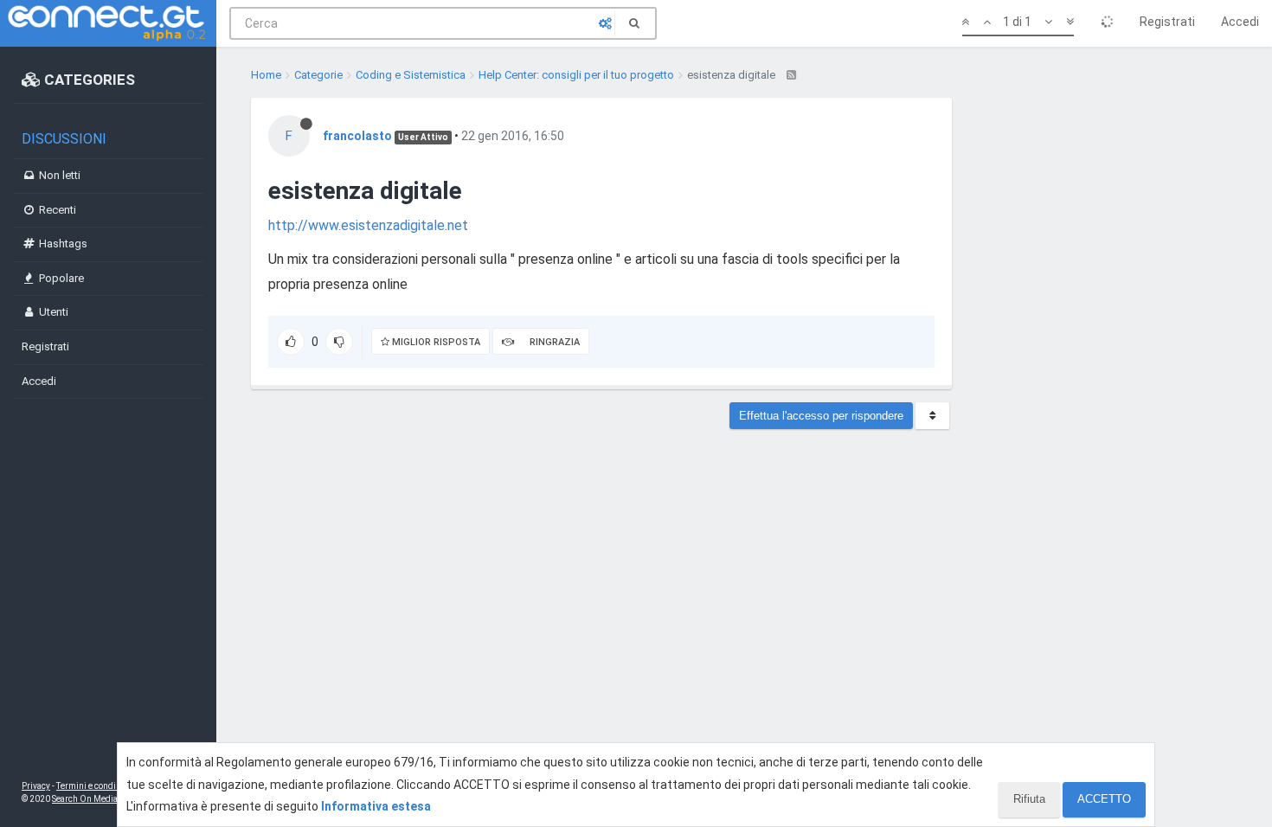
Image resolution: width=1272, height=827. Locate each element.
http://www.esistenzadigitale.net (368, 225)
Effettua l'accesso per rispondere (821, 415)
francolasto (357, 136)
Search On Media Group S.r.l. (108, 799)
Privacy (36, 786)
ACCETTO (1104, 798)
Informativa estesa (376, 806)
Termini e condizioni (96, 786)
